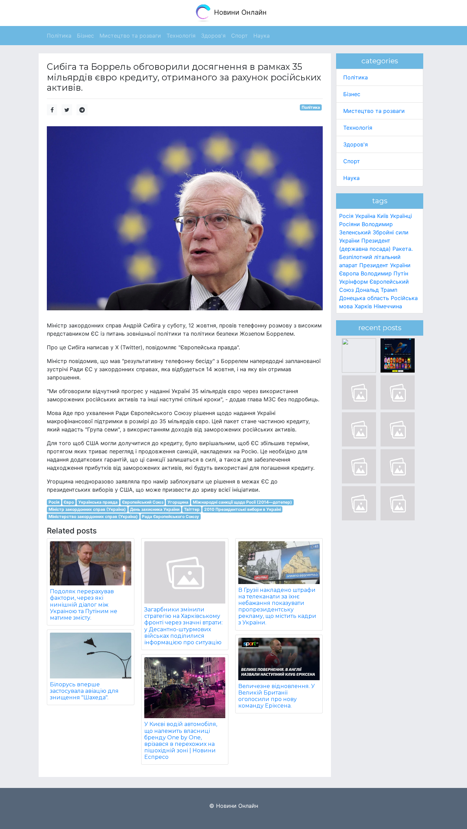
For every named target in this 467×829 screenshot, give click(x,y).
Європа (349, 273)
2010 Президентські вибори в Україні (242, 509)
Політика (311, 107)
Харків (363, 306)
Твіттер (192, 509)
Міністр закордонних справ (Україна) (87, 509)
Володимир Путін (384, 273)
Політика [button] (59, 35)
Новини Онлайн (239, 12)
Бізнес (351, 94)
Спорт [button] (239, 35)
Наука (351, 177)
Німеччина (388, 306)
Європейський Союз (142, 502)
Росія (54, 502)
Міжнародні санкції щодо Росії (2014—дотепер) (242, 502)
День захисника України (154, 509)
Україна (365, 215)
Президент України (385, 265)
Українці (401, 215)
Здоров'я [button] (213, 35)
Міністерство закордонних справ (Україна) (93, 516)
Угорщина (178, 502)
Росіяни (349, 224)
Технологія (357, 127)
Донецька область (364, 298)
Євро (69, 502)
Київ (382, 215)
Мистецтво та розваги (374, 110)
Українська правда (98, 502)
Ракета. (402, 248)
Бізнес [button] (85, 35)
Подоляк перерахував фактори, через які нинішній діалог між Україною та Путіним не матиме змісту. (83, 604)
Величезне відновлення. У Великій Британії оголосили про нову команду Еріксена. (276, 696)
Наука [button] (261, 35)
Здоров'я (355, 144)
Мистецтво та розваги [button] (130, 35)
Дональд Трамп (376, 289)
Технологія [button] (181, 35)
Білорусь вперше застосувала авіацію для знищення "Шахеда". (84, 691)
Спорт (351, 161)
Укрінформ (353, 281)
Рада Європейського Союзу (170, 516)
